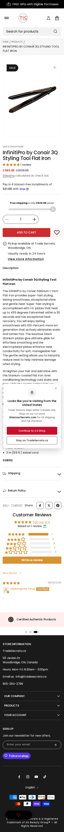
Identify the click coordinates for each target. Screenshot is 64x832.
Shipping (9, 176)
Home (6, 41)
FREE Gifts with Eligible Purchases (35, 4)
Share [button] (29, 505)
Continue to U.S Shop (32, 431)
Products (17, 41)
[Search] (55, 31)
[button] (6, 18)
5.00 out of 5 (41, 522)
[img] (11, 583)
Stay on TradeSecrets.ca (32, 440)
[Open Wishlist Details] (18, 815)
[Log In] (48, 18)
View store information (26, 259)
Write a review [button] (32, 560)
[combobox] (32, 32)
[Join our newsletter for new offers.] (55, 745)
